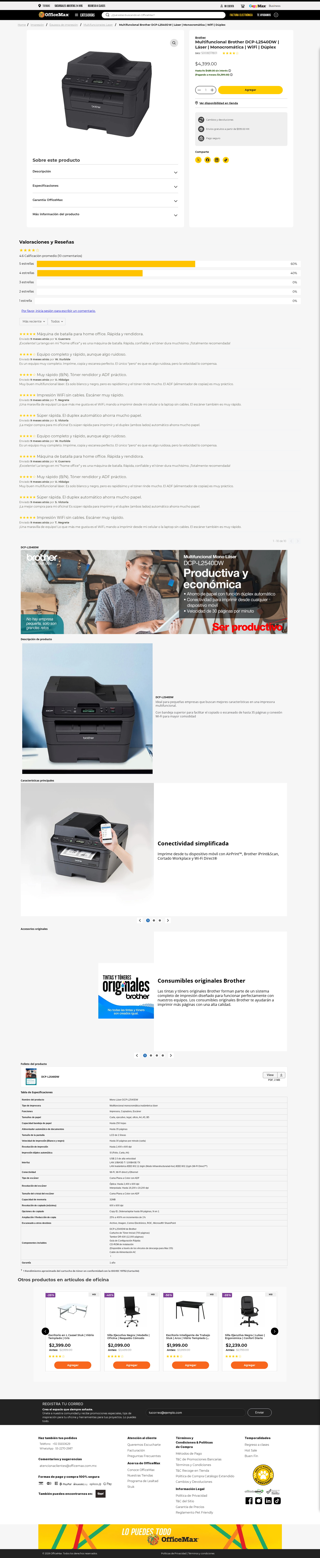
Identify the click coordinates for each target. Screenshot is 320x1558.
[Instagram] (258, 1500)
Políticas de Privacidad (173, 1553)
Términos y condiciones (201, 1553)
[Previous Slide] (45, 1331)
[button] (174, 43)
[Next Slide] (274, 1331)
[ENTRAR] (227, 6)
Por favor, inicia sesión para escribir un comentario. (58, 311)
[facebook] (207, 160)
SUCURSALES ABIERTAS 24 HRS (69, 5)
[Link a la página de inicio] (22, 25)
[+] (212, 90)
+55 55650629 (61, 1444)
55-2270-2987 (64, 1448)
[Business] (275, 6)
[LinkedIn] (268, 1500)
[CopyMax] (257, 6)
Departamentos (83, 15)
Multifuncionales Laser (98, 24)
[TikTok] (277, 1500)
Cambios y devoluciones (219, 119)
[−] (199, 90)
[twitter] (198, 160)
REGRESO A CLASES (96, 5)
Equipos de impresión (63, 24)
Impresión (37, 24)
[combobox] (165, 15)
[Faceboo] (249, 1500)
